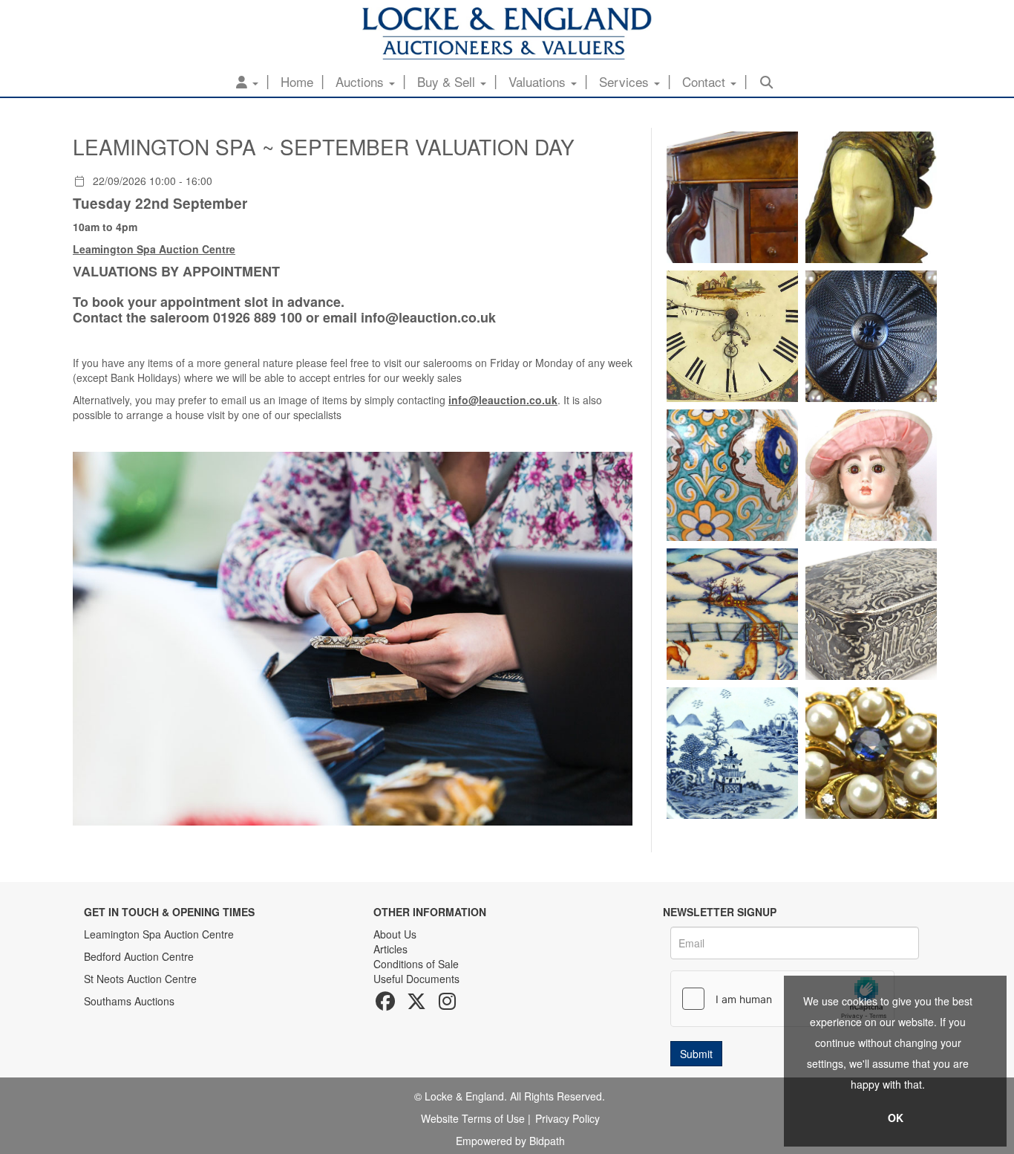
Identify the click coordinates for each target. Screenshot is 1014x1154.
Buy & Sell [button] (448, 81)
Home (297, 81)
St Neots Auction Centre (140, 978)
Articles (390, 948)
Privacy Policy (567, 1118)
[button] (247, 82)
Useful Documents (416, 978)
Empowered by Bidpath (510, 1140)
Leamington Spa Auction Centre (159, 934)
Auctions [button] (361, 81)
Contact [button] (705, 81)
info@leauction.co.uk (428, 317)
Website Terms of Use (473, 1118)
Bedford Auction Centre (139, 956)
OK (895, 1117)
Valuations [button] (538, 81)
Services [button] (625, 81)
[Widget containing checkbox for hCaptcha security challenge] (782, 998)
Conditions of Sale (416, 963)
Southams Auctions (129, 1000)
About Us (394, 934)
